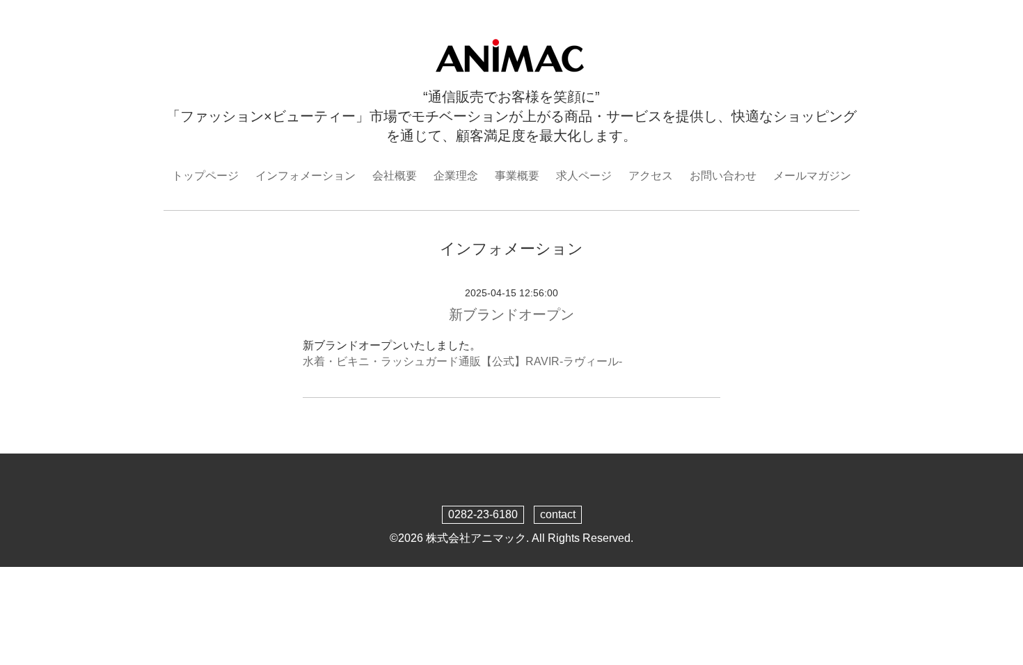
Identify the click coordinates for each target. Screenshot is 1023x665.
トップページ (205, 176)
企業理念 (456, 176)
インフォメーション (305, 176)
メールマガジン (812, 176)
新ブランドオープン (511, 314)
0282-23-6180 (483, 514)
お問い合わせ (723, 176)
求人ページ (584, 176)
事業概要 (517, 176)
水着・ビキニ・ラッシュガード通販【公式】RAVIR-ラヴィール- (462, 361)
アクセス (650, 176)
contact (558, 514)
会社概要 (394, 176)
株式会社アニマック (476, 538)
